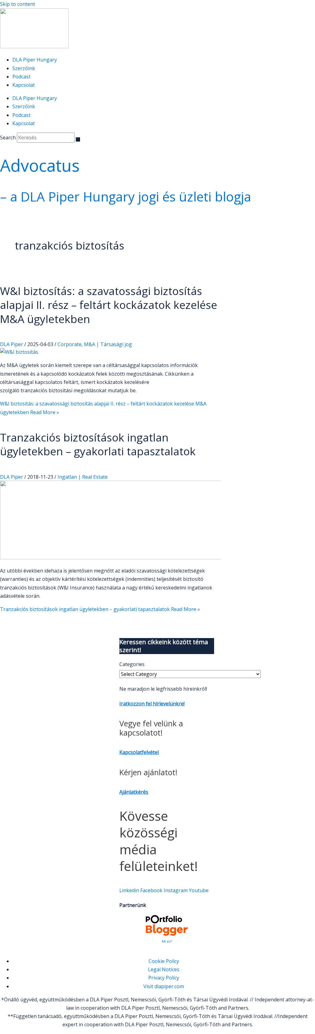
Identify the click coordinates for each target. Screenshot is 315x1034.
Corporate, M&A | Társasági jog (95, 344)
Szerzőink (23, 68)
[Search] (78, 139)
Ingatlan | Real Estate (83, 476)
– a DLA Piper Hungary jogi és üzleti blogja (125, 196)
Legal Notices (163, 969)
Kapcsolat (23, 85)
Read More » (100, 609)
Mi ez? (167, 941)
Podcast (21, 76)
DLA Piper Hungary (34, 59)
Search (8, 137)
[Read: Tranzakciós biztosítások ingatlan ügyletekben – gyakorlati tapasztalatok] (157, 557)
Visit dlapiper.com (163, 986)
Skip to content (17, 4)
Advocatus (40, 165)
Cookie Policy (164, 961)
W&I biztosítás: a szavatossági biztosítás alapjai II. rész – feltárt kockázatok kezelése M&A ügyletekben (108, 305)
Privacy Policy (163, 977)
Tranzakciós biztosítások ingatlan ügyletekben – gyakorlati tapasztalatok (98, 444)
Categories (132, 664)
